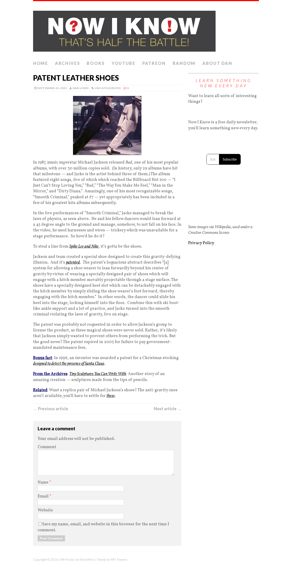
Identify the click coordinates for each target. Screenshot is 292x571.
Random (184, 63)
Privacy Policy (201, 243)
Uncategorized (108, 88)
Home (40, 63)
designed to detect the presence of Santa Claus (68, 364)
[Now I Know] (146, 29)
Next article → (167, 408)
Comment (47, 447)
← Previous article (50, 408)
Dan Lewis (81, 88)
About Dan (217, 63)
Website (45, 510)
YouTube (124, 63)
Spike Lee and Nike (84, 246)
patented (73, 262)
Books (96, 63)
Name (43, 482)
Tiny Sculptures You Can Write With (97, 374)
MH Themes (119, 559)
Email (44, 496)
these (111, 396)
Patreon (154, 63)
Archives (67, 63)
